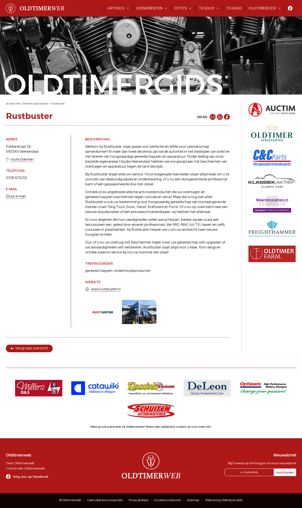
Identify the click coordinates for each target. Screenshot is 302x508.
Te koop (206, 8)
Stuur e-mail (15, 196)
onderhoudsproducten (132, 271)
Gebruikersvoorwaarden (105, 500)
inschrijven (285, 472)
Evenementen (149, 8)
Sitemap (193, 500)
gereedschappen (99, 271)
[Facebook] (227, 117)
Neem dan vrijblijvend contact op (168, 426)
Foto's (180, 8)
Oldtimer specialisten (35, 103)
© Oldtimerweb (70, 500)
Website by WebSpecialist (224, 500)
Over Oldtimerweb (20, 463)
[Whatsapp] (220, 117)
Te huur (233, 8)
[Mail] (213, 117)
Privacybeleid (138, 500)
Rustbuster (58, 103)
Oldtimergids (262, 8)
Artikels (116, 8)
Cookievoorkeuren (167, 500)
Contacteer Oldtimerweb (25, 468)
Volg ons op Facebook (30, 476)
